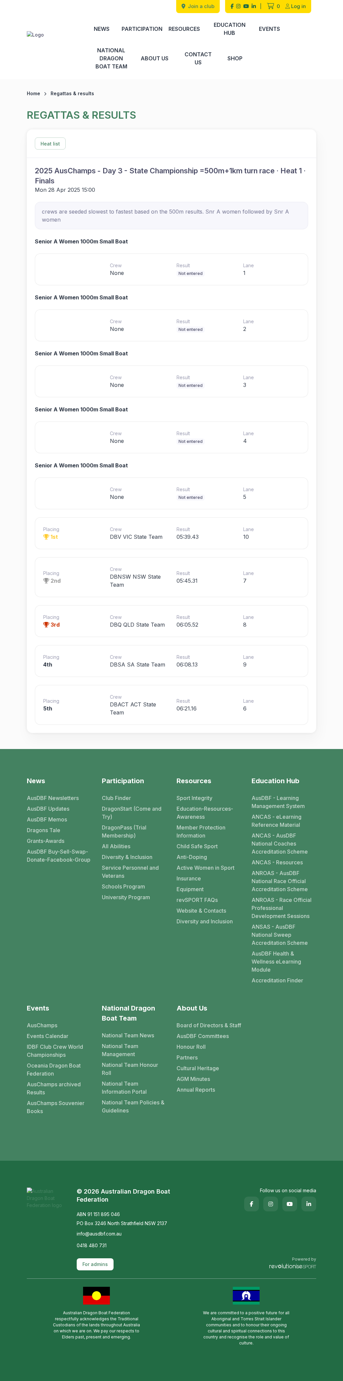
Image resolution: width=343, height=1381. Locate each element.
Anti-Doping (192, 857)
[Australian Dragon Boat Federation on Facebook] (231, 6)
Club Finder (116, 798)
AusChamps (42, 1025)
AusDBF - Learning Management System (278, 802)
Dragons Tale (43, 830)
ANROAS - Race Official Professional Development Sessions (282, 908)
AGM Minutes (193, 1079)
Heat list (50, 144)
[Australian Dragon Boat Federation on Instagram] (238, 6)
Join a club (200, 6)
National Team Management (120, 1050)
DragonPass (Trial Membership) (124, 831)
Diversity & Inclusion (127, 857)
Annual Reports (196, 1089)
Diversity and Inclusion (205, 921)
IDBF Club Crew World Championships (55, 1050)
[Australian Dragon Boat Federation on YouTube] (246, 6)
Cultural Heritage (198, 1068)
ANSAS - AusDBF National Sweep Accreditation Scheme (280, 934)
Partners (187, 1057)
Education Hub (230, 28)
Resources (184, 28)
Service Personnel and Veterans (130, 871)
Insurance (189, 878)
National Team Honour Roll (130, 1068)
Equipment (190, 889)
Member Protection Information (201, 831)
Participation (142, 28)
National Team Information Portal (124, 1087)
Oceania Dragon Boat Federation (54, 1069)
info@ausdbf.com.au (99, 1233)
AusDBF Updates (48, 808)
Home (33, 93)
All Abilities (116, 846)
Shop (235, 58)
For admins (95, 1264)
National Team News (128, 1035)
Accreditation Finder (277, 980)
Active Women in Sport (205, 867)
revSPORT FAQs (197, 900)
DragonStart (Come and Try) (131, 812)
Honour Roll (191, 1046)
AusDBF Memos (47, 819)
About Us (154, 58)
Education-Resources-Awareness (205, 812)
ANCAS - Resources (277, 862)
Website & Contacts (201, 910)
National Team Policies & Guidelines (133, 1106)
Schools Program (123, 886)
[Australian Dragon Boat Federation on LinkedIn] (254, 6)
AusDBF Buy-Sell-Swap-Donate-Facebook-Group (58, 855)
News (102, 28)
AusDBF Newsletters (53, 798)
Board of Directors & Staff (209, 1025)
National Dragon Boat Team (111, 58)
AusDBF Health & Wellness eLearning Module (276, 961)
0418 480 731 (92, 1245)
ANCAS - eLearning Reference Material (276, 820)
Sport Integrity (194, 798)
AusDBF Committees (203, 1036)
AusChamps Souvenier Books (55, 1107)
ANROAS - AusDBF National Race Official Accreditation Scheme (280, 881)
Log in (298, 6)
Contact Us (198, 58)
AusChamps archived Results (54, 1088)
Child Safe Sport (197, 846)
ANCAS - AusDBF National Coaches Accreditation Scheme (280, 843)
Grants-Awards (45, 841)
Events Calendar (47, 1036)
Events (269, 28)
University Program (126, 897)
